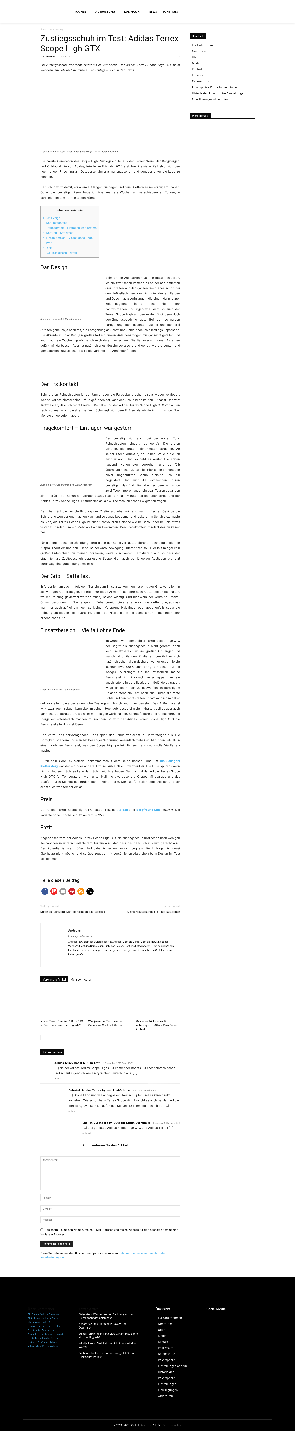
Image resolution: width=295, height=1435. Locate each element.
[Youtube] (243, 11)
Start (43, 29)
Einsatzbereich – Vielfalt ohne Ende (68, 238)
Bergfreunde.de (148, 810)
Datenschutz (200, 81)
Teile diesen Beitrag (62, 252)
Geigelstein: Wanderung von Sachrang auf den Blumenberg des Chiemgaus (106, 1316)
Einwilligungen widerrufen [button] (210, 99)
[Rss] (252, 11)
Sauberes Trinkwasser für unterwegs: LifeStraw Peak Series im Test (156, 1025)
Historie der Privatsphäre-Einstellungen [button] (218, 93)
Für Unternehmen (204, 45)
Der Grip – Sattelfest (58, 232)
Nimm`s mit (200, 51)
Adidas (122, 810)
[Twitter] (237, 1316)
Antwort (58, 1078)
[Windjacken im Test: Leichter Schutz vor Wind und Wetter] (110, 1003)
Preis (47, 243)
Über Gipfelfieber (41, 1309)
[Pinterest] (246, 1316)
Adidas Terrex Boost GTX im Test (77, 1063)
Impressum (199, 75)
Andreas (50, 56)
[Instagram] (234, 11)
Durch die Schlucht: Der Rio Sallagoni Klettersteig (72, 912)
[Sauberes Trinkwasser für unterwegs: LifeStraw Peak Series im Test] (158, 1003)
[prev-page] (42, 1037)
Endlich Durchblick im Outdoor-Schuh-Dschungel (116, 1123)
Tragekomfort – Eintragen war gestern (70, 227)
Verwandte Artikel (54, 979)
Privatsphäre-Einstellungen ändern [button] (215, 87)
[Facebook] (225, 11)
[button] (212, 11)
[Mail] (86, 961)
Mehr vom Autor (81, 979)
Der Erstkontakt (55, 222)
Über (195, 57)
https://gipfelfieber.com (80, 936)
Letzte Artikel (89, 1309)
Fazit (47, 247)
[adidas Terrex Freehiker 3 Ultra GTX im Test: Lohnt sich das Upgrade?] (62, 1003)
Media (196, 63)
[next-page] (49, 1037)
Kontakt (197, 69)
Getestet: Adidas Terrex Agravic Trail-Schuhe (99, 1090)
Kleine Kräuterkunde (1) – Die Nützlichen (153, 912)
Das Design (51, 218)
